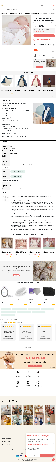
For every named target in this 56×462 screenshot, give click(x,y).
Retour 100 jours (9, 449)
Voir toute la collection (50, 96)
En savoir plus (33, 455)
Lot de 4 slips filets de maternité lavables (37, 300)
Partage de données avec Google (34, 445)
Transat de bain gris (19, 300)
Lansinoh (31, 299)
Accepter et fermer (47, 455)
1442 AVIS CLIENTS (20, 322)
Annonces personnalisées (33, 449)
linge (49, 208)
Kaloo (2, 89)
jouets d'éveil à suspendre (41, 208)
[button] (53, 459)
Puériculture (6, 13)
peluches (31, 208)
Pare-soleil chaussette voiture (48, 300)
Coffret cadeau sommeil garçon (9, 312)
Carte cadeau (4, 449)
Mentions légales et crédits (20, 450)
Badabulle (45, 299)
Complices (35, 24)
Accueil (2, 13)
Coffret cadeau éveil (6, 309)
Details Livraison (51, 45)
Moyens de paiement (16, 449)
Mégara (31, 460)
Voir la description (51, 22)
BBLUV (2, 299)
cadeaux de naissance (29, 196)
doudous (25, 208)
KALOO (35, 16)
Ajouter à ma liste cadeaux (44, 39)
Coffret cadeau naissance (24, 13)
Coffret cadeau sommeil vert (8, 315)
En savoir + (52, 51)
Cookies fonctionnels (32, 447)
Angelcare (17, 299)
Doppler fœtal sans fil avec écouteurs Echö (9, 300)
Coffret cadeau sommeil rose (24, 312)
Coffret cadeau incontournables (19, 309)
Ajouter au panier (44, 36)
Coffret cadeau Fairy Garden (48, 252)
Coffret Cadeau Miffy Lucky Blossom (36, 252)
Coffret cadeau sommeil (34, 13)
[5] (10, 93)
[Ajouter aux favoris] (54, 26)
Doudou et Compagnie (19, 251)
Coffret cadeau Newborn (6, 252)
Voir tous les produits (50, 259)
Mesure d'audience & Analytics (34, 448)
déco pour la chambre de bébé (37, 209)
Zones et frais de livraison (24, 449)
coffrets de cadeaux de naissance (45, 206)
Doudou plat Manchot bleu (6, 90)
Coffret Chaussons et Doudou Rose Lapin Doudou (25, 252)
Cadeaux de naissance (14, 13)
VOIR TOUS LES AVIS (28, 347)
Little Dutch (3, 251)
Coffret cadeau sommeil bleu (38, 312)
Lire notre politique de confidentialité (34, 441)
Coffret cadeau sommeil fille (48, 309)
